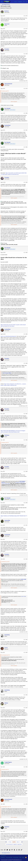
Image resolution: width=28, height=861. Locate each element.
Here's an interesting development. (8, 336)
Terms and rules (9, 857)
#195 (26, 652)
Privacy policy (15, 857)
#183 (26, 182)
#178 (26, 53)
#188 (26, 439)
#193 (26, 559)
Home (23, 857)
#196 (26, 694)
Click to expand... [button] (14, 101)
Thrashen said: (4, 91)
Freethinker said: (4, 561)
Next (18, 841)
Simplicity (4, 855)
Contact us (3, 857)
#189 (26, 471)
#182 (26, 147)
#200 (26, 831)
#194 (26, 639)
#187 (26, 413)
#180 (26, 113)
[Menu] (1, 1)
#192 (26, 539)
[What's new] (24, 1)
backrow (3, 8)
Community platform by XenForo (11, 859)
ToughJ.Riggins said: (5, 806)
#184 (26, 252)
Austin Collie (23, 596)
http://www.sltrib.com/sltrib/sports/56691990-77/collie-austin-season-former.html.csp (14, 173)
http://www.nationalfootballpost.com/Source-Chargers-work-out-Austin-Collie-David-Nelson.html (13, 431)
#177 (26, 28)
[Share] (24, 16)
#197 (26, 707)
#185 (26, 334)
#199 (26, 804)
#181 (26, 130)
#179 (26, 88)
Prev (10, 841)
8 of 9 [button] (14, 841)
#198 (26, 766)
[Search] (26, 1)
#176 (26, 15)
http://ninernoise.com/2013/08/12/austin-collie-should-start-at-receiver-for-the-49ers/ (13, 325)
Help (20, 857)
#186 (26, 363)
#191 (26, 525)
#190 (26, 502)
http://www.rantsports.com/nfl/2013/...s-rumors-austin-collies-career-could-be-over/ (13, 384)
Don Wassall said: (4, 655)
